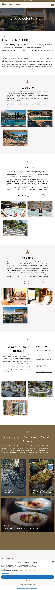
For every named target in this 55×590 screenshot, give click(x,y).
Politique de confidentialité (31, 588)
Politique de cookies (21, 588)
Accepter (27, 577)
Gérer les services (5, 573)
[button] (53, 562)
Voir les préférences (27, 584)
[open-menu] (52, 5)
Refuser (27, 581)
